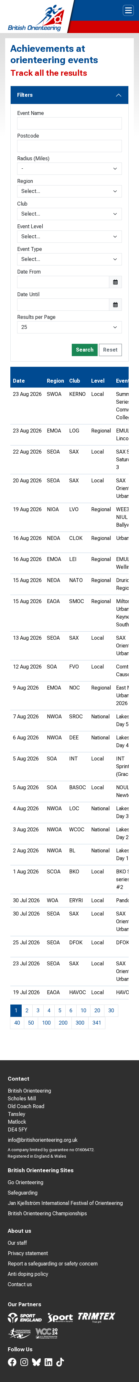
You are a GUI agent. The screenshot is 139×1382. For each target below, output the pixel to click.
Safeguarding (22, 1193)
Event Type (29, 249)
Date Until (28, 294)
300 (80, 1023)
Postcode (28, 136)
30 (111, 1010)
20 (97, 1010)
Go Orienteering (25, 1182)
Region (25, 181)
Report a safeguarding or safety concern (53, 1264)
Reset (110, 350)
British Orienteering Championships (47, 1213)
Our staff (17, 1243)
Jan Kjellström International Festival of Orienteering (65, 1203)
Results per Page (36, 317)
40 (17, 1023)
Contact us (20, 1284)
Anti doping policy (28, 1274)
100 (46, 1023)
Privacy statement (28, 1253)
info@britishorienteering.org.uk (43, 1140)
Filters (25, 95)
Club (22, 204)
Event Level (30, 226)
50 (31, 1023)
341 (96, 1023)
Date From (29, 272)
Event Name (30, 113)
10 (83, 1010)
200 (63, 1023)
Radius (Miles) (33, 158)
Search (84, 350)
